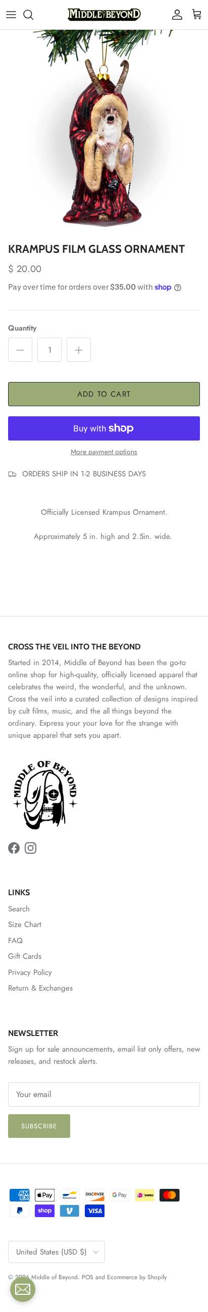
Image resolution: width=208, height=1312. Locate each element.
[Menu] (11, 15)
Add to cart (104, 394)
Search (19, 908)
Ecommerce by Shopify (137, 1277)
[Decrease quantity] (20, 350)
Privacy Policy (30, 972)
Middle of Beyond (54, 1277)
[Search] (33, 15)
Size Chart (24, 924)
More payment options (104, 452)
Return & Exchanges (40, 988)
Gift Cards (24, 956)
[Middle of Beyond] (104, 14)
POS (87, 1277)
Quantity (22, 328)
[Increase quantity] (79, 350)
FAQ (15, 940)
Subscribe (39, 1126)
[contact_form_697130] (22, 1289)
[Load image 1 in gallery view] (104, 134)
